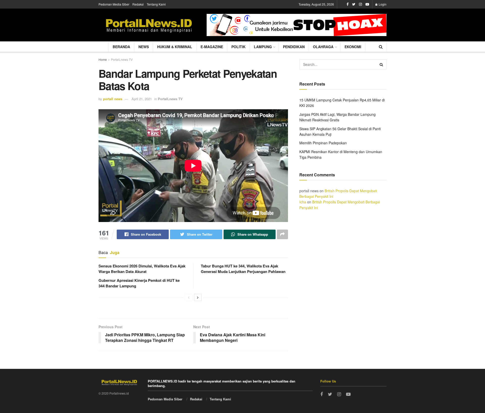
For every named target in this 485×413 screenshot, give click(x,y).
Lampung (263, 46)
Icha (302, 201)
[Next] (198, 297)
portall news (112, 98)
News (143, 46)
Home (103, 59)
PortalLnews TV (122, 59)
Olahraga (323, 46)
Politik (238, 46)
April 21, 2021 (142, 98)
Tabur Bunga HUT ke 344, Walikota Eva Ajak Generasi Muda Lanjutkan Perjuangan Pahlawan (243, 268)
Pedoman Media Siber (114, 4)
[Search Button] (381, 64)
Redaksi (138, 4)
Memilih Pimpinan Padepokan (323, 142)
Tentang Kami (156, 4)
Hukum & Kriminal (174, 46)
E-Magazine (212, 46)
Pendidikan (294, 46)
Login (382, 4)
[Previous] (188, 297)
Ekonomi (353, 46)
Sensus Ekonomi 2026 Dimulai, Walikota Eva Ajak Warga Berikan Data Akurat (142, 268)
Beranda (121, 46)
